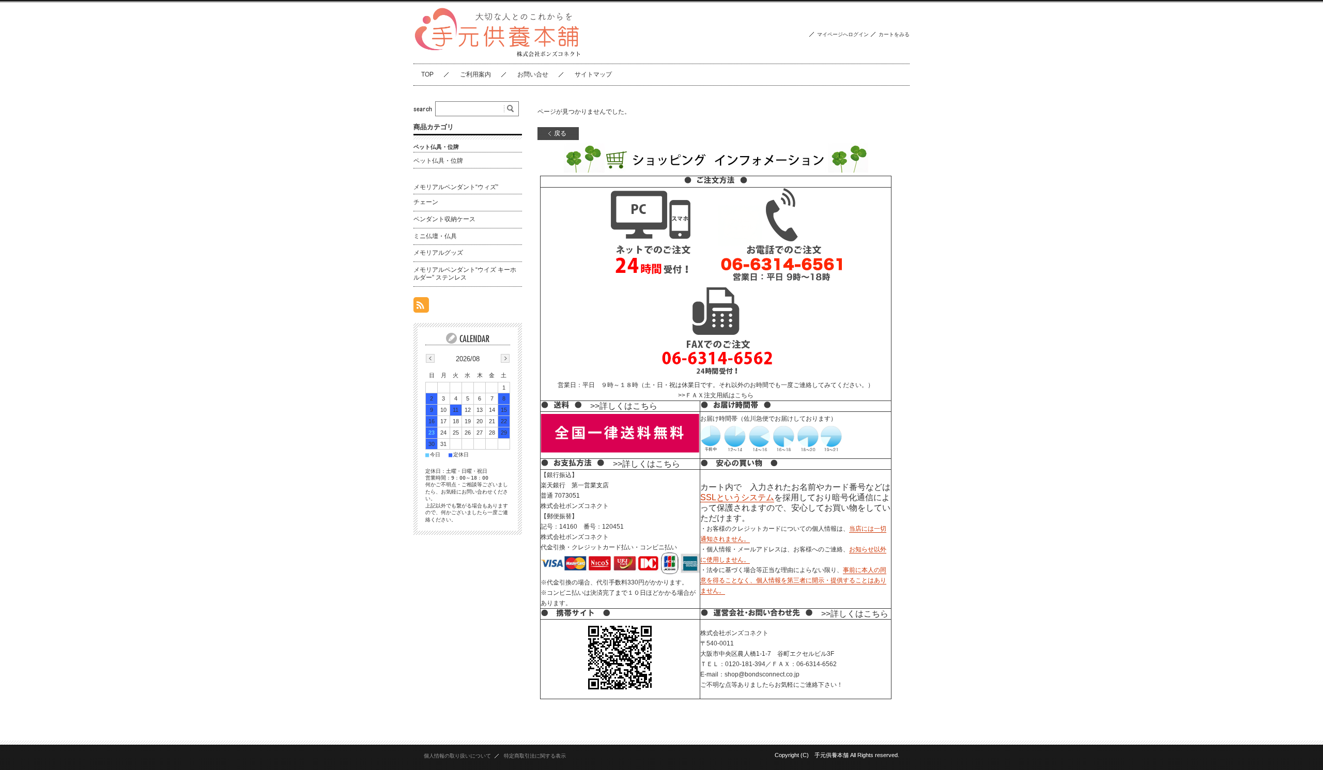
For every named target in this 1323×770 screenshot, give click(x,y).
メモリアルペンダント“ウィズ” (455, 187)
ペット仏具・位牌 (438, 160)
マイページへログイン (843, 34)
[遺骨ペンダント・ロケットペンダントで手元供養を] (497, 55)
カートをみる (894, 34)
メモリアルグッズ (438, 252)
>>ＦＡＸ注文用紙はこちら (715, 395)
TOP (427, 74)
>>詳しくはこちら (623, 406)
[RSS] (421, 307)
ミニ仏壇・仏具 (435, 236)
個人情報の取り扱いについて (457, 756)
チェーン (425, 202)
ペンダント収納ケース (444, 219)
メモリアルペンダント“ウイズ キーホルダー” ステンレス (464, 274)
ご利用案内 (475, 74)
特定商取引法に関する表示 (535, 756)
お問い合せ (532, 74)
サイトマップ (593, 74)
